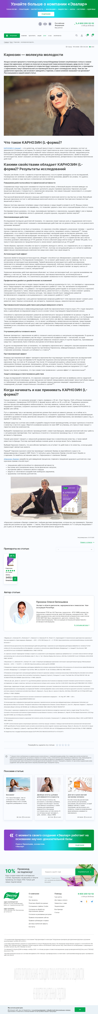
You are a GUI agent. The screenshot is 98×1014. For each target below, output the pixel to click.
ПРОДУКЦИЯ (13, 35)
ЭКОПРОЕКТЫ (57, 35)
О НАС (50, 35)
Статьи (57, 912)
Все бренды (59, 909)
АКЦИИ (39, 35)
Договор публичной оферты (38, 923)
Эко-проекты (33, 900)
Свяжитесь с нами (61, 903)
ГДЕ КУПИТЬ (32, 35)
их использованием (38, 1010)
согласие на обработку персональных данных (62, 880)
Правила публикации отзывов (39, 920)
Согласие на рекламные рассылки (40, 914)
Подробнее (9, 580)
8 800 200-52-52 (86, 23)
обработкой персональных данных (58, 1010)
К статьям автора (81, 625)
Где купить (58, 897)
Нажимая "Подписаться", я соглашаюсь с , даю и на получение (69, 880)
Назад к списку (86, 542)
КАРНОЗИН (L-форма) (12, 148)
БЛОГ (44, 35)
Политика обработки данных (38, 903)
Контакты (32, 927)
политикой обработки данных (80, 878)
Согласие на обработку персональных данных (37, 910)
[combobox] (75, 549)
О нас (30, 897)
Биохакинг (10, 795)
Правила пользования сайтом (39, 917)
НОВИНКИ (24, 35)
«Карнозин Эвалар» (11, 459)
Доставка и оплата (61, 900)
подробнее (46, 14)
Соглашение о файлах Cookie (38, 906)
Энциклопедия (59, 906)
